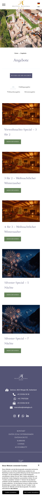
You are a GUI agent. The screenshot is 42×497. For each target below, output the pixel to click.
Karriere (21, 441)
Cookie (21, 444)
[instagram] (14, 416)
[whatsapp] (23, 416)
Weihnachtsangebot (13, 92)
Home (16, 53)
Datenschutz (21, 438)
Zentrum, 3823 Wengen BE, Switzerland (23, 390)
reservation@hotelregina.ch (23, 407)
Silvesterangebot (29, 92)
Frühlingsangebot (24, 87)
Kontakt (21, 431)
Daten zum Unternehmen (21, 434)
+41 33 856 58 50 (23, 403)
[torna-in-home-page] (21, 4)
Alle (13, 87)
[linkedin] (27, 416)
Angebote (23, 53)
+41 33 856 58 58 (23, 394)
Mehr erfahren (13, 142)
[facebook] (19, 416)
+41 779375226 (23, 398)
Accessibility (21, 447)
